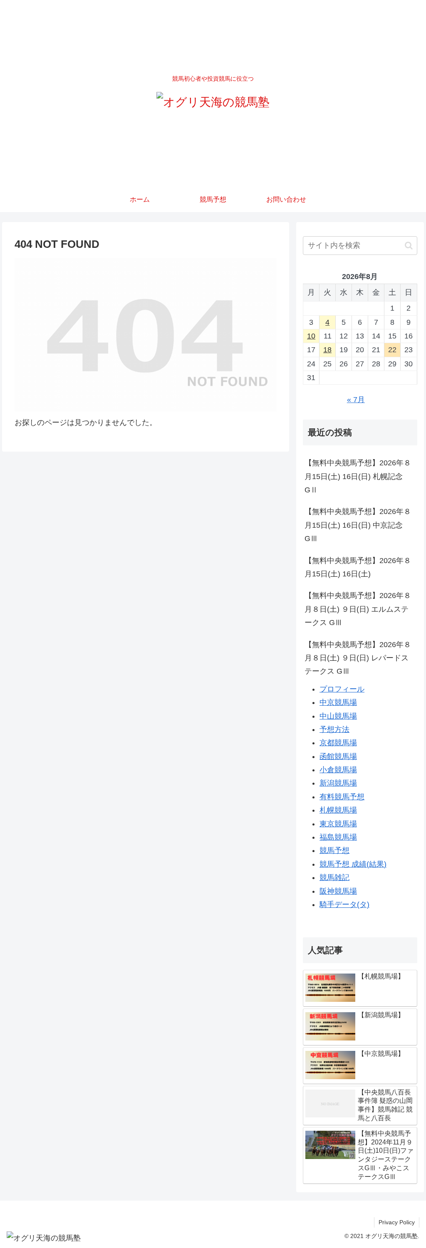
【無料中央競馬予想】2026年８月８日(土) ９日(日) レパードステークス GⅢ (358, 658)
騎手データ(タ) (344, 904)
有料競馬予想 (342, 797)
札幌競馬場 (338, 810)
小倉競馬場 (338, 770)
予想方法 (334, 729)
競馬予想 (334, 850)
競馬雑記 (334, 877)
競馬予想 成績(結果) (353, 864)
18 (327, 350)
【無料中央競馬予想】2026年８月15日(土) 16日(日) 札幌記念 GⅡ (358, 476)
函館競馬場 (338, 756)
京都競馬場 (338, 743)
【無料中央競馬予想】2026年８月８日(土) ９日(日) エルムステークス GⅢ (358, 609)
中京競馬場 (338, 702)
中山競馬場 (338, 716)
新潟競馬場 (338, 783)
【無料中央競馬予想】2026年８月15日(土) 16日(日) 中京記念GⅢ (358, 525)
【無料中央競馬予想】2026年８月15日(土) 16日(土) (358, 567)
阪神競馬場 (338, 891)
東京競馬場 (338, 824)
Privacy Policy (397, 1222)
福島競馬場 (338, 837)
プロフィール (342, 689)
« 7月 (356, 399)
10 (311, 336)
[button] (408, 245)
